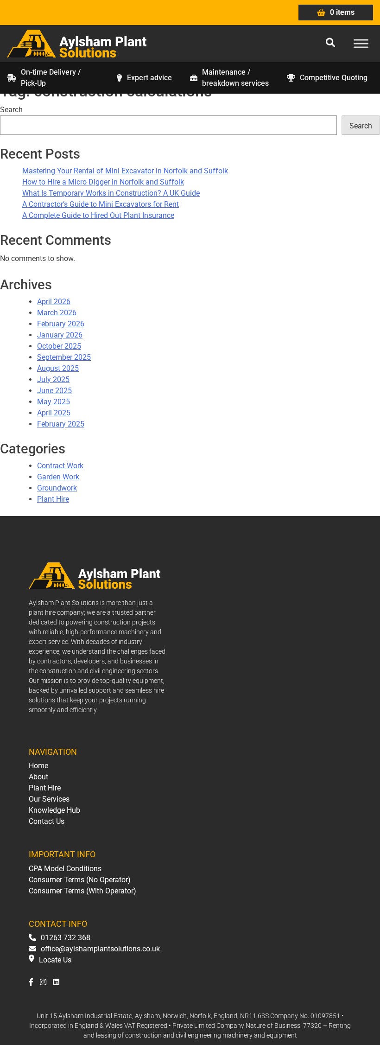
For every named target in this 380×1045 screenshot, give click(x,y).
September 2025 (64, 357)
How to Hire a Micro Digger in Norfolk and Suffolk (103, 182)
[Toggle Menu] (361, 43)
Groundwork (57, 488)
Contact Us (46, 821)
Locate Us (55, 960)
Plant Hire (53, 499)
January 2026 (59, 335)
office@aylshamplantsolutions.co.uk (100, 948)
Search (11, 109)
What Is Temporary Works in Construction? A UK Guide (111, 193)
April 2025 (53, 412)
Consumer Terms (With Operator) (82, 890)
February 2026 (60, 323)
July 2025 (53, 379)
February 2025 (60, 424)
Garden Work (58, 476)
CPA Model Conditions (65, 868)
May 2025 (53, 401)
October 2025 (59, 346)
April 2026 (53, 301)
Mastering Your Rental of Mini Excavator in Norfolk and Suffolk (125, 170)
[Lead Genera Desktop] (76, 42)
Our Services (49, 799)
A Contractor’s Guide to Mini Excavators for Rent (100, 204)
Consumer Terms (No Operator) (80, 879)
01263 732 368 (65, 937)
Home (38, 765)
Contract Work (60, 465)
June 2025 (54, 390)
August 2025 (58, 368)
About (38, 776)
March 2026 (56, 312)
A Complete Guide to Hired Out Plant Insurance (98, 215)
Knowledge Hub (54, 810)
